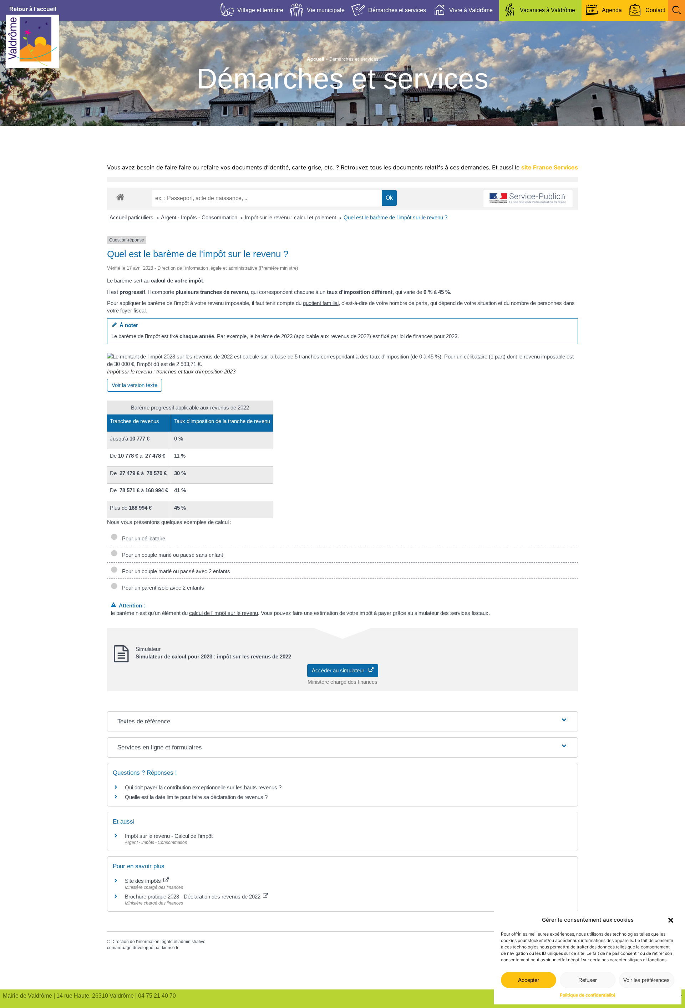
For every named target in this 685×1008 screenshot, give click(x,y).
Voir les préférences (646, 980)
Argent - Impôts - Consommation (200, 217)
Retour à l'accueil (32, 9)
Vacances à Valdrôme (547, 10)
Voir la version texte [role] (134, 385)
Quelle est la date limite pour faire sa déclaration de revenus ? (196, 797)
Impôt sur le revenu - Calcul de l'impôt (169, 836)
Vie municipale (326, 10)
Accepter (528, 980)
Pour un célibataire (142, 538)
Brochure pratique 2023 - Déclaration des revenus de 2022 (193, 897)
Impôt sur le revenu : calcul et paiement (291, 217)
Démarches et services (397, 10)
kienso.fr (170, 947)
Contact (655, 10)
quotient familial (321, 303)
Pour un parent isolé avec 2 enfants (161, 588)
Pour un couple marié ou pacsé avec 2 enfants (174, 571)
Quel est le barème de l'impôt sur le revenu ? (395, 217)
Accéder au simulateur (340, 670)
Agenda (612, 10)
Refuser (587, 980)
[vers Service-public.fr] (528, 199)
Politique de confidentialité (587, 995)
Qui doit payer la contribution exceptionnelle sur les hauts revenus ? (204, 787)
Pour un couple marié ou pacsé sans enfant (171, 555)
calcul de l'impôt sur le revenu (223, 613)
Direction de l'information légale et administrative (158, 941)
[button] (670, 920)
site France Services (549, 167)
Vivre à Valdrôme (471, 10)
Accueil (315, 59)
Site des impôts (143, 881)
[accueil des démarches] (120, 196)
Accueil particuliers (132, 217)
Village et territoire (260, 10)
